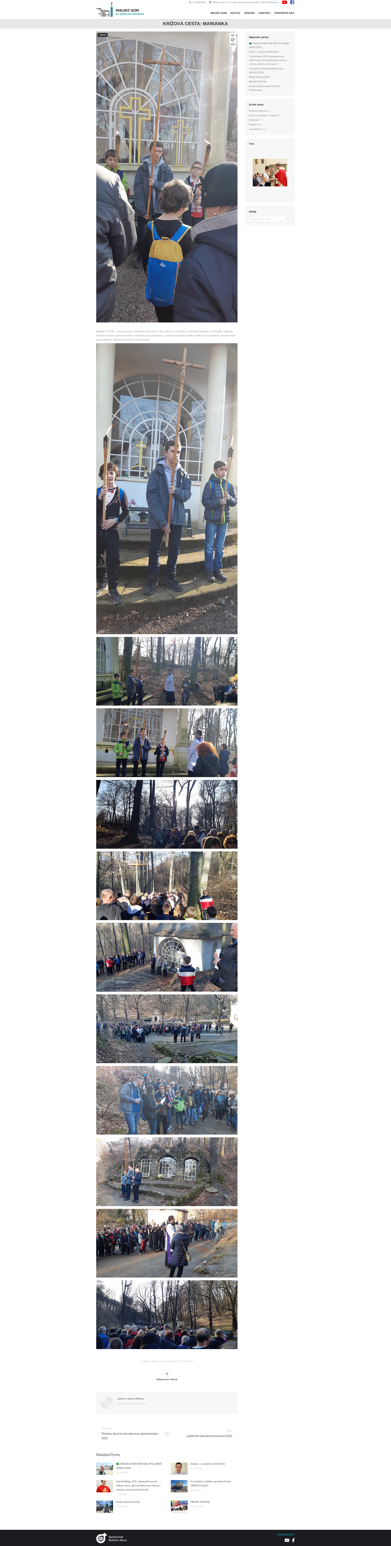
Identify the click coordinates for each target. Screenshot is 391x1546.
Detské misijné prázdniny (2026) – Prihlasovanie (265, 88)
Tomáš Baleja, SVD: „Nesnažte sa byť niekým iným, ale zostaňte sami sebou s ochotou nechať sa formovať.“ (138, 1485)
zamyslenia (254, 129)
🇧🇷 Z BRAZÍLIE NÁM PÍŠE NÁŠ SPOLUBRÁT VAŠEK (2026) (139, 1465)
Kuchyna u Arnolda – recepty (263, 115)
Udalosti (102, 35)
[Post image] (104, 1469)
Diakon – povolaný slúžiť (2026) (208, 1463)
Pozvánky (253, 120)
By (169, 1361)
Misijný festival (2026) (128, 1501)
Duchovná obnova (257, 111)
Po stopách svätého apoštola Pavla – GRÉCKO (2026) (211, 1483)
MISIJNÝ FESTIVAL (200, 1501)
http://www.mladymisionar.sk (132, 1403)
